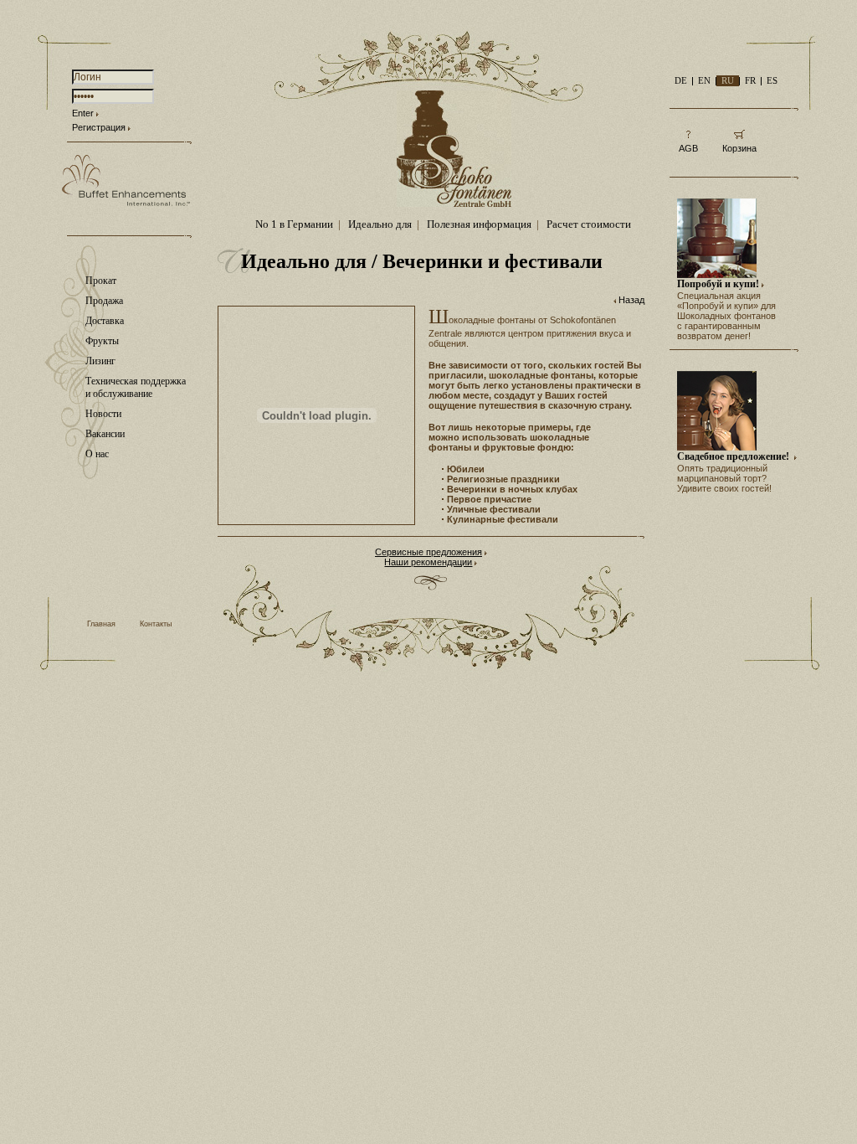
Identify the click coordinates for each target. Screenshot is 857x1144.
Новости (103, 414)
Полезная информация (479, 224)
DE (681, 80)
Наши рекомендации (428, 562)
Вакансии (105, 434)
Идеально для (380, 224)
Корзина (739, 148)
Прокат (100, 280)
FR (750, 80)
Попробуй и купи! (718, 284)
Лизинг (100, 361)
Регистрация (99, 127)
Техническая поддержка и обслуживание (135, 387)
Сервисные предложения (428, 552)
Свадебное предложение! (734, 456)
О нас (97, 454)
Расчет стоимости (589, 224)
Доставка (104, 321)
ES (772, 80)
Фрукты (102, 341)
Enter (83, 113)
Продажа (104, 301)
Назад (631, 300)
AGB (688, 148)
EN (704, 80)
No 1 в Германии (294, 224)
